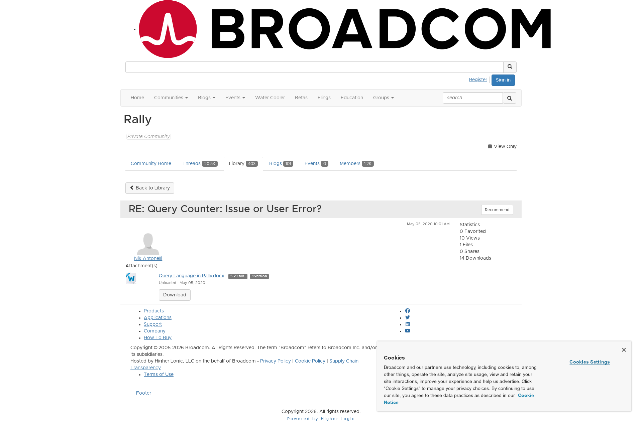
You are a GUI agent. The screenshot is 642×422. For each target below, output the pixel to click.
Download (174, 295)
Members (355, 163)
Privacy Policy (275, 361)
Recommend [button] (497, 210)
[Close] (624, 350)
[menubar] (480, 79)
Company (155, 331)
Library (242, 163)
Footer (143, 393)
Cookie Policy (310, 361)
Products (154, 311)
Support (153, 324)
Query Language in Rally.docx (191, 276)
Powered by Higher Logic (321, 419)
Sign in (503, 80)
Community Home (151, 163)
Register (478, 80)
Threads (199, 163)
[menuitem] (480, 79)
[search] (509, 98)
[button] (510, 67)
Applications (158, 317)
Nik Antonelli (148, 258)
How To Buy (158, 337)
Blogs (280, 163)
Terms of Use (159, 374)
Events (315, 163)
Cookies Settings (589, 362)
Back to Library (152, 188)
